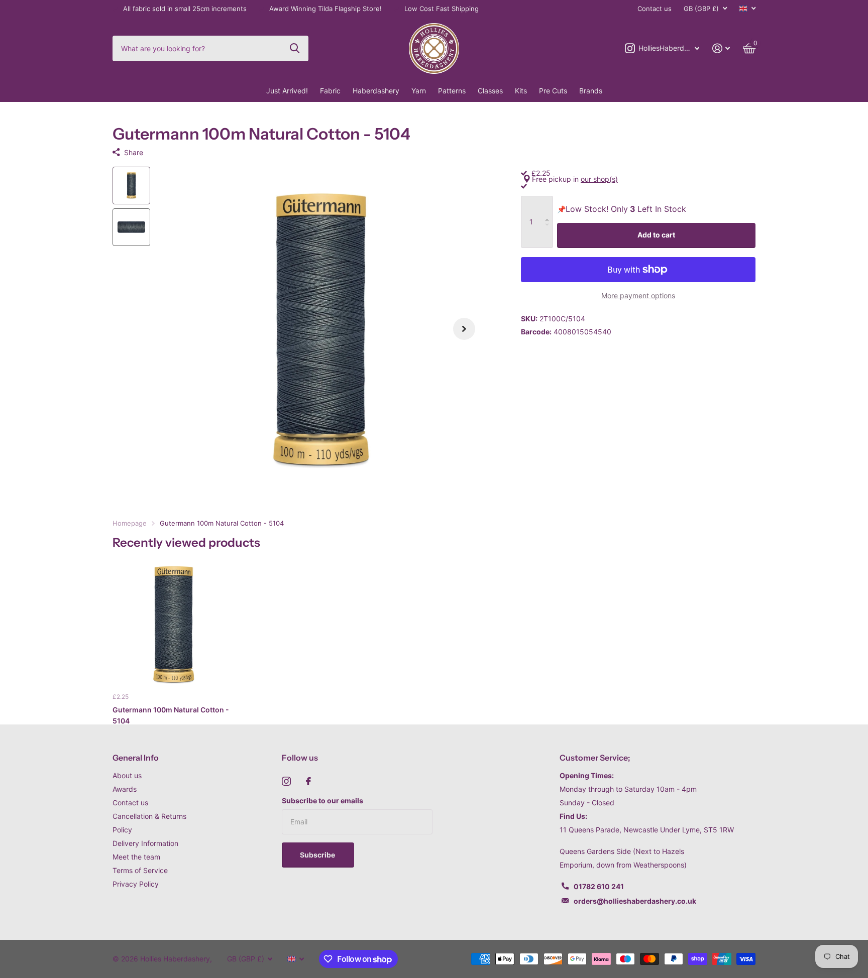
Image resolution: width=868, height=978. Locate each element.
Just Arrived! (287, 90)
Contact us (654, 9)
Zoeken (294, 48)
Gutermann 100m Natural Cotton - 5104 (171, 714)
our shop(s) (599, 179)
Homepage (130, 523)
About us (127, 775)
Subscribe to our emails (322, 800)
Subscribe (318, 854)
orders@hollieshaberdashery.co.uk (635, 901)
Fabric (330, 90)
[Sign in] (721, 48)
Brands (590, 90)
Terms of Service (140, 870)
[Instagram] (286, 781)
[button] (464, 329)
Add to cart (656, 234)
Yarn (418, 90)
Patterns (452, 90)
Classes (490, 90)
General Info (136, 758)
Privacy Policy (136, 884)
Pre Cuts (553, 90)
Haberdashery (376, 90)
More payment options (638, 295)
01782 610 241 (599, 886)
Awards (125, 789)
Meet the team (136, 856)
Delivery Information (145, 843)
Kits (521, 90)
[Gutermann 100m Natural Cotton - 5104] (174, 624)
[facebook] (308, 781)
